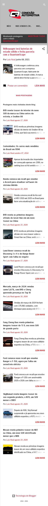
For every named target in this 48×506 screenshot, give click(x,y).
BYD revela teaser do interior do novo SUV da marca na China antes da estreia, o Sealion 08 (21, 113)
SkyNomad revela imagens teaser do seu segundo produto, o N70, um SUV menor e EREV (20, 397)
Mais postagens (24, 95)
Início (9, 26)
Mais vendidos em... (23, 26)
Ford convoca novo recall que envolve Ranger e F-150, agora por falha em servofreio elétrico (20, 361)
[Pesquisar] (44, 5)
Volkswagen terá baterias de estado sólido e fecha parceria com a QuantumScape (18, 51)
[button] (43, 49)
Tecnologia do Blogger (25, 496)
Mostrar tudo (36, 36)
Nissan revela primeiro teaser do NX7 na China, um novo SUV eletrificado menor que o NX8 (20, 433)
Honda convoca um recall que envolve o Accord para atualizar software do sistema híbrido (20, 182)
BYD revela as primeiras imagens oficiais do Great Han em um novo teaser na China (19, 218)
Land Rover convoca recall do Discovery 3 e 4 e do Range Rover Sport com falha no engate (18, 253)
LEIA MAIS (40, 86)
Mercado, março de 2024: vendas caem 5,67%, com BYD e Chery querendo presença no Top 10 (18, 289)
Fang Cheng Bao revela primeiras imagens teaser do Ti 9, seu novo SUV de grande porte (21, 325)
